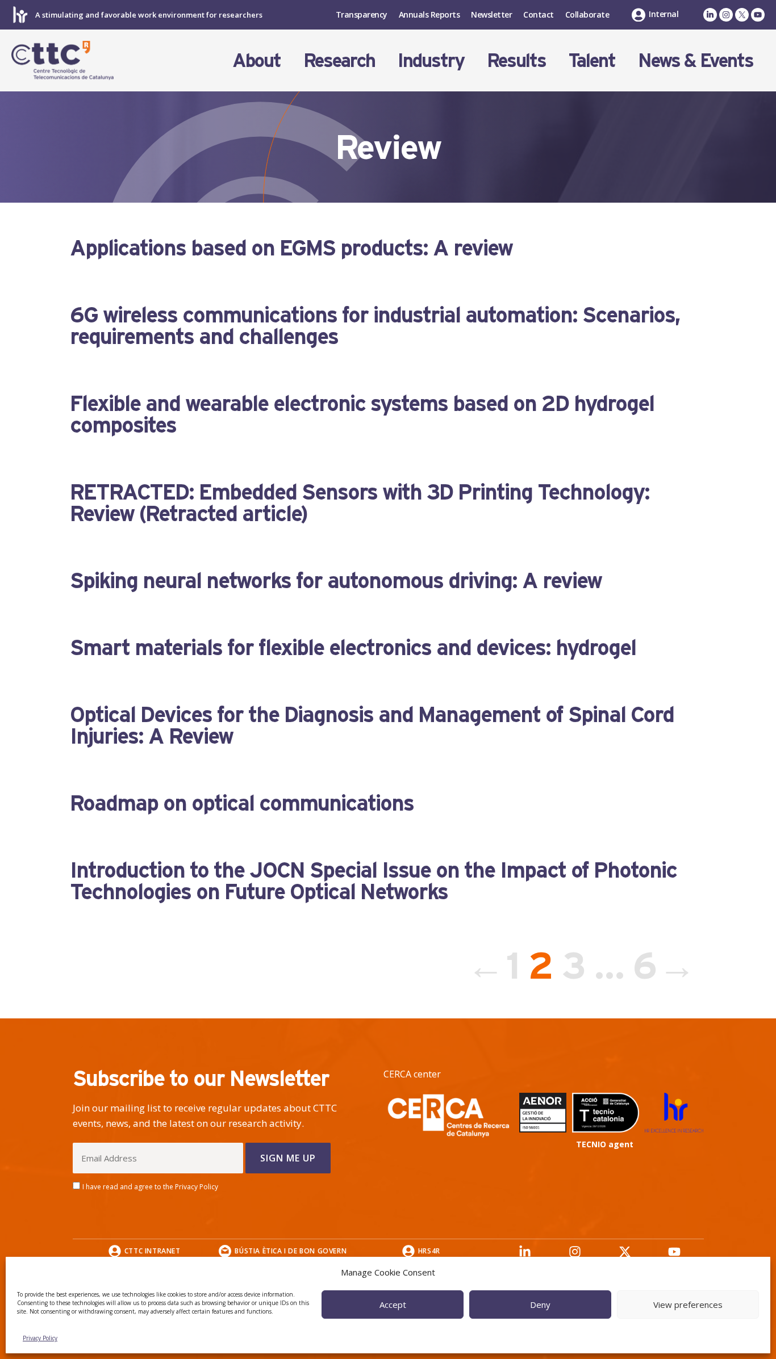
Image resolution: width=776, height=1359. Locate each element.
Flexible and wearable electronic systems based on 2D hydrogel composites (362, 414)
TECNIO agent (604, 1144)
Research (339, 60)
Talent (592, 60)
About (256, 60)
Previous (478, 965)
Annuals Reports (429, 14)
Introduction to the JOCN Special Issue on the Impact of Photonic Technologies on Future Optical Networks (373, 880)
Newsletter (491, 14)
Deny (540, 1304)
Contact (538, 14)
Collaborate (587, 14)
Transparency (361, 14)
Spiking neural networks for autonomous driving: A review (336, 580)
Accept (392, 1304)
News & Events (695, 60)
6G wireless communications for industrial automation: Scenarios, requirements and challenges (374, 325)
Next (683, 965)
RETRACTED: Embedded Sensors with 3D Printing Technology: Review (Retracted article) (359, 502)
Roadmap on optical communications (242, 803)
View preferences (688, 1304)
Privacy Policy (40, 1338)
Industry (431, 60)
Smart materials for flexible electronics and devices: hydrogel (353, 647)
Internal (663, 14)
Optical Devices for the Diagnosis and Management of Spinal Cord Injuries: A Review (372, 725)
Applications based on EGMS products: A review (291, 247)
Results (516, 60)
